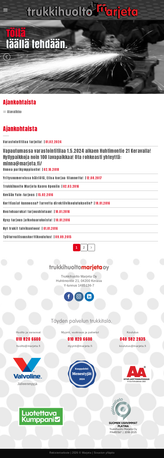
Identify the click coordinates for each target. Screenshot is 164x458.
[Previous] (6, 57)
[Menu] (5, 10)
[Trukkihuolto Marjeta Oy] (82, 10)
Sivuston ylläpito (104, 452)
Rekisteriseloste (59, 452)
